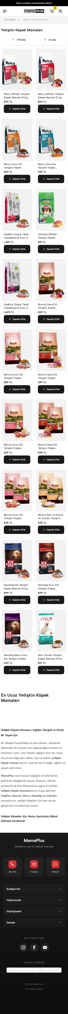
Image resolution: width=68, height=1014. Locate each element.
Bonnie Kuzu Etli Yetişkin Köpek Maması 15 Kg (13, 376)
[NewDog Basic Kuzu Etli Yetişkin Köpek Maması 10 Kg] (17, 631)
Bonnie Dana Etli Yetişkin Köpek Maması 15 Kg (47, 306)
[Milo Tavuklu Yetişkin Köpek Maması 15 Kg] (51, 631)
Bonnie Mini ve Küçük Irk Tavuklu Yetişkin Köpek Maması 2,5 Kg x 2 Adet (50, 516)
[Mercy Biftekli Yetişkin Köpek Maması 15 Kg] (51, 70)
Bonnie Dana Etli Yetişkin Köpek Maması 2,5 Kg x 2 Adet (48, 446)
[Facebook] (34, 947)
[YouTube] (45, 947)
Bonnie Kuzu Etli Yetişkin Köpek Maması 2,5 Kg (13, 446)
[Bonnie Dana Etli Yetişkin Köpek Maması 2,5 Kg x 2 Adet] (51, 420)
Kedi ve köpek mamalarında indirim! (34, 3)
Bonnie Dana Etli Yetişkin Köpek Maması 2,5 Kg (47, 376)
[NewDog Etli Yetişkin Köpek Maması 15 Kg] (17, 561)
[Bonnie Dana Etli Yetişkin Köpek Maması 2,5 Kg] (51, 350)
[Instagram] (23, 947)
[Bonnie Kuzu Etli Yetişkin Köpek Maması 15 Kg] (17, 350)
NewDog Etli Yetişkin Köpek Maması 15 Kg (16, 586)
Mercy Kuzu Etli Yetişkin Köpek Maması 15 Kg (13, 166)
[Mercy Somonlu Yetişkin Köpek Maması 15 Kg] (51, 140)
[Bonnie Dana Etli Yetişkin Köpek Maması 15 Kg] (51, 280)
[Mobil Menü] (5, 11)
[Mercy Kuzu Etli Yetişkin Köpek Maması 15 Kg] (17, 140)
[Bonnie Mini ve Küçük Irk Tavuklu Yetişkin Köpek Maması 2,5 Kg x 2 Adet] (51, 491)
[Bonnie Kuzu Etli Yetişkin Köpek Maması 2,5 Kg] (17, 420)
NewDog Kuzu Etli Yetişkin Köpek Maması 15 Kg (48, 586)
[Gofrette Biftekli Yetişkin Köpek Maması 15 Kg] (51, 210)
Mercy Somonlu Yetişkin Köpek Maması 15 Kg (47, 166)
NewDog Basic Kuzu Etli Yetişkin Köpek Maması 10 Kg (15, 657)
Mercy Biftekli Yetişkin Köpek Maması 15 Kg (51, 96)
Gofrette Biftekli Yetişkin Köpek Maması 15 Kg (47, 236)
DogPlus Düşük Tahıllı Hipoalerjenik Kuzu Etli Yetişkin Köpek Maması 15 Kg (17, 236)
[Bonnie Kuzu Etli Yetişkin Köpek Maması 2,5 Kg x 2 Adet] (17, 491)
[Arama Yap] (60, 11)
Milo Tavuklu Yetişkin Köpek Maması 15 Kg (50, 657)
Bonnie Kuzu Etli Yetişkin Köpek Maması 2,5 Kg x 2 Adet (14, 516)
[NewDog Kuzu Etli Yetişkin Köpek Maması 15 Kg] (51, 561)
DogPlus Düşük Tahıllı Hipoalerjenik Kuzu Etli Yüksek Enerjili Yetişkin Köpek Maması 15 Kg (17, 306)
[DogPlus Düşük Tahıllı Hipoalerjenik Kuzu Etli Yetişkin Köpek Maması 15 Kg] (17, 210)
